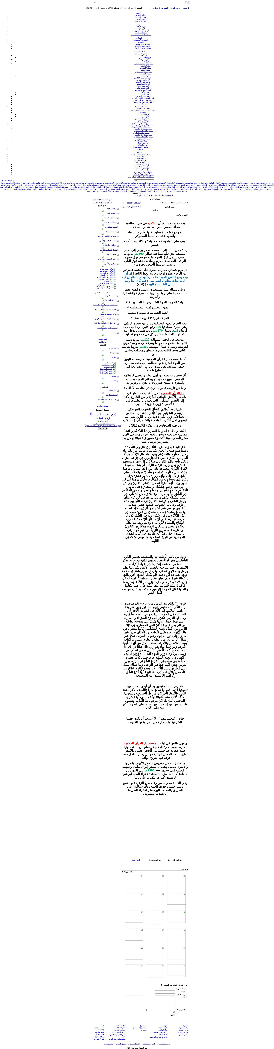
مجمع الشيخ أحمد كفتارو (143, 131)
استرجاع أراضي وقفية (95, 191)
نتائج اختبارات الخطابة (143, 164)
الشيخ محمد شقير (107, 281)
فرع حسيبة (145, 114)
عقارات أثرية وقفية (110, 300)
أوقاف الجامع (112, 254)
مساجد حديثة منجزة (143, 44)
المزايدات (113, 352)
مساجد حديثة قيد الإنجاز (143, 48)
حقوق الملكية (121, 1044)
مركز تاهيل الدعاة (141, 141)
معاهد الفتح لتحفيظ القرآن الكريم (141, 177)
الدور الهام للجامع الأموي (108, 240)
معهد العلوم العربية (143, 120)
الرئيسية (186, 8)
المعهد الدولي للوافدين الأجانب (141, 125)
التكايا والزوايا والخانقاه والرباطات (105, 323)
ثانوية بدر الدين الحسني (143, 64)
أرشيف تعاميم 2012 (107, 373)
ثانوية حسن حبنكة (143, 88)
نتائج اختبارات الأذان (143, 168)
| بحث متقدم (5, 180)
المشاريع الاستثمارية (141, 40)
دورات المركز (143, 145)
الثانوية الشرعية (143, 55)
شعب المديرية (141, 17)
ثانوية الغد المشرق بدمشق (143, 102)
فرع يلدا (145, 70)
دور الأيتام (141, 149)
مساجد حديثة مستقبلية (143, 46)
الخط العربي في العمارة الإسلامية (105, 305)
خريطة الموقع (175, 8)
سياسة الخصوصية (164, 1044)
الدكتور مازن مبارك (107, 269)
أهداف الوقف (141, 33)
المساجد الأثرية (111, 296)
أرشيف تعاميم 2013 (107, 371)
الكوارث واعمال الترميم (108, 250)
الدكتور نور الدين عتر (106, 273)
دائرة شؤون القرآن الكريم (103, 202)
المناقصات (113, 348)
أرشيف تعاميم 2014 (107, 369)
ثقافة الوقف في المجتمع (141, 35)
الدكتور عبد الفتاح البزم (105, 288)
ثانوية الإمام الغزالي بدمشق (143, 100)
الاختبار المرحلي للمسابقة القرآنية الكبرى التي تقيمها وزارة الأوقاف (127, 191)
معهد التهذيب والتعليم (143, 118)
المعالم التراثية (111, 231)
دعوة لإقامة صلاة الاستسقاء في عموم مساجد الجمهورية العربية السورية (101, 183)
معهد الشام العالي (141, 133)
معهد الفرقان (143, 112)
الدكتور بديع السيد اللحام (105, 277)
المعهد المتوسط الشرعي (141, 123)
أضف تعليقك (135, 860)
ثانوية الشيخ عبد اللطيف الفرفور (143, 98)
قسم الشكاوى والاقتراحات (141, 154)
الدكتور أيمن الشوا (107, 275)
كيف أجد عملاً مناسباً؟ (102, 414)
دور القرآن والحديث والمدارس (106, 319)
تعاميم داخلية (109, 367)
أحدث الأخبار (102, 342)
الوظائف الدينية (141, 160)
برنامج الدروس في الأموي (107, 259)
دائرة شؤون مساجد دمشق (102, 199)
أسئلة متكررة (108, 1044)
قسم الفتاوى (141, 156)
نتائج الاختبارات (141, 162)
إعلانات (114, 381)
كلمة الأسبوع (102, 339)
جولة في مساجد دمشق (108, 314)
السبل (114, 332)
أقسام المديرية (141, 19)
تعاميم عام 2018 (108, 365)
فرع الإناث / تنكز (146, 57)
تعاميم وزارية (109, 362)
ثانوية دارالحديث (143, 60)
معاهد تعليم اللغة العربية (141, 127)
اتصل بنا (155, 8)
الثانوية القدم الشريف (143, 82)
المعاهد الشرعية (141, 106)
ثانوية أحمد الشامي (143, 84)
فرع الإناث (145, 62)
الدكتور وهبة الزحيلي (106, 271)
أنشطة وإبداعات (102, 406)
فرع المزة (145, 116)
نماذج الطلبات (141, 158)
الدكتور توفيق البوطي (106, 279)
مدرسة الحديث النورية (141, 147)
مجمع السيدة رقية (143, 139)
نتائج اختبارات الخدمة (143, 171)
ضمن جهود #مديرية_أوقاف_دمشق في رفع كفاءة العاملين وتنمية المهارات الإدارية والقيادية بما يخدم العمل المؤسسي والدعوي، (115, 187)
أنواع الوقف (141, 29)
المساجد (141, 42)
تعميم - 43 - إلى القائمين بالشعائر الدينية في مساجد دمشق (48, 187)
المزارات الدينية (111, 227)
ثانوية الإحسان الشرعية (143, 90)
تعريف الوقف (141, 26)
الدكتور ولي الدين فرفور (105, 285)
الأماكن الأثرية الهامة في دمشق (106, 309)
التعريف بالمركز (143, 143)
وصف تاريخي (112, 213)
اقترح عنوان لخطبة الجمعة (107, 399)
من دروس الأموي (110, 263)
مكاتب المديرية (141, 21)
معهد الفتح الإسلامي (143, 108)
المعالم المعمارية (110, 217)
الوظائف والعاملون (110, 245)
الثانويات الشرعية (141, 53)
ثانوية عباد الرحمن (143, 86)
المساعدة (164, 8)
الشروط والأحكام (148, 1044)
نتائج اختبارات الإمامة (143, 166)
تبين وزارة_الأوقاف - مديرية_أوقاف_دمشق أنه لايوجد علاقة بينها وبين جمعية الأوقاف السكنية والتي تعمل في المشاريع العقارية (229, 183)
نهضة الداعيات (111, 395)
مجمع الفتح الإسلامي (143, 129)
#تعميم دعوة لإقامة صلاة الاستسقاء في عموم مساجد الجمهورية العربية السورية (156, 183)
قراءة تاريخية (112, 208)
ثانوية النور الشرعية (143, 80)
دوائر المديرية (141, 15)
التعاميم (114, 357)
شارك (123, 203)
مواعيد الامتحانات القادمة (143, 175)
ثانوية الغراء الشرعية (143, 72)
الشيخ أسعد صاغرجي (106, 283)
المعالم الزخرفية (111, 222)
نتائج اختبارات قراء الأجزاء (143, 173)
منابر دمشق (112, 390)
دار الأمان (143, 104)
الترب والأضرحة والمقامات (107, 328)
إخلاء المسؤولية (134, 1044)
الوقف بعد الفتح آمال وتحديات (162, 191)
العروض (114, 376)
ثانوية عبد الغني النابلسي (143, 78)
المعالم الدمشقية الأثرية (157, 195)
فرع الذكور (145, 68)
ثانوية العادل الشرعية (143, 96)
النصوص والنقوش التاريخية (107, 236)
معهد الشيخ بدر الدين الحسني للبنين (143, 110)
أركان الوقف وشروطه (141, 31)
